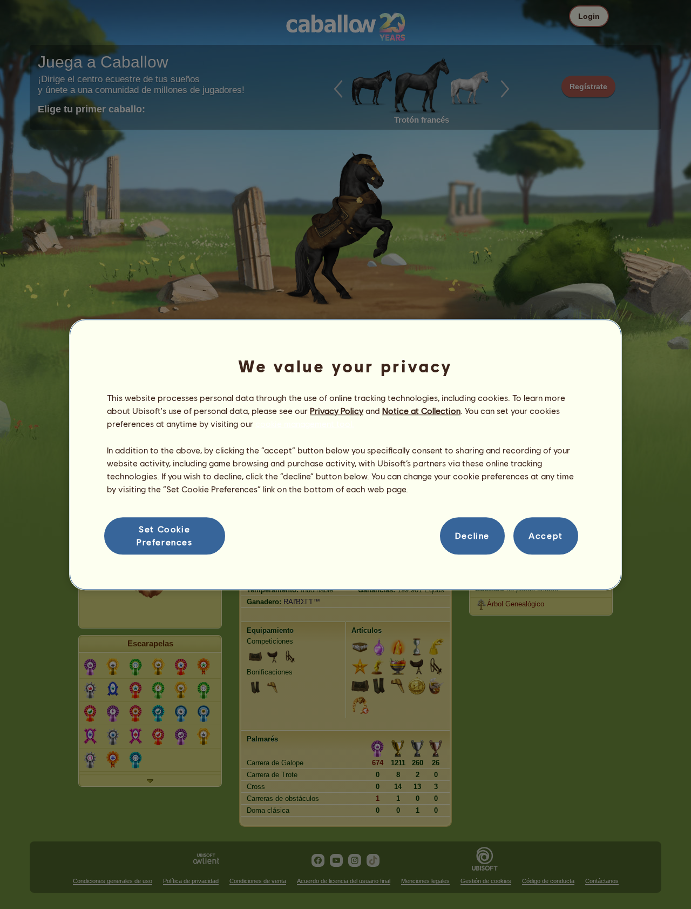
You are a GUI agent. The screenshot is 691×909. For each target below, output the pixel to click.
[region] (345, 454)
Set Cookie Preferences (165, 535)
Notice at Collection (421, 410)
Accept (546, 536)
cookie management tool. (304, 424)
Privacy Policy (336, 410)
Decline (472, 536)
